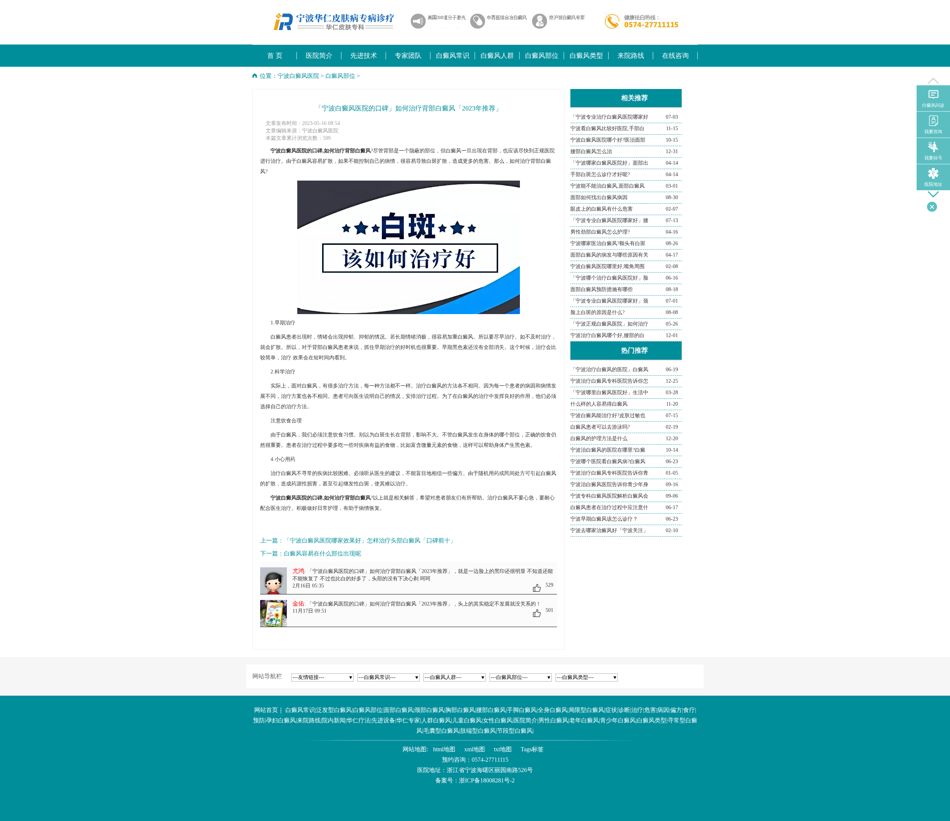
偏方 (676, 710)
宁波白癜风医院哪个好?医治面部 (607, 140)
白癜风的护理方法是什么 (599, 438)
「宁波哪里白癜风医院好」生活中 (609, 392)
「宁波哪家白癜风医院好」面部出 (609, 163)
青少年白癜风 (618, 720)
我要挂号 (933, 158)
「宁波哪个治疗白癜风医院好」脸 (609, 278)
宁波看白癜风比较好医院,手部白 (607, 128)
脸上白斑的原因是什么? (597, 312)
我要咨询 (933, 131)
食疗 (689, 710)
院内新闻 (333, 720)
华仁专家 (408, 720)
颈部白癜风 (429, 710)
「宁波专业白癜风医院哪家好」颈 (609, 301)
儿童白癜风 (467, 720)
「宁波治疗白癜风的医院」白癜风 (609, 369)
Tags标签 (532, 749)
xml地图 (474, 749)
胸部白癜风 (460, 710)
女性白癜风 (497, 720)
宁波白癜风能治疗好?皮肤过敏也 (607, 415)
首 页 (274, 55)
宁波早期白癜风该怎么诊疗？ (604, 519)
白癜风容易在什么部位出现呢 (322, 553)
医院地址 (933, 184)
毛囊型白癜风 (441, 731)
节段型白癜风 (515, 731)
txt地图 (503, 749)
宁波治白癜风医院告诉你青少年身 (609, 484)
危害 (650, 710)
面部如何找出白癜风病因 (599, 197)
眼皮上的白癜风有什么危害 (601, 209)
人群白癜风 (436, 720)
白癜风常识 (300, 710)
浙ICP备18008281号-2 (487, 780)
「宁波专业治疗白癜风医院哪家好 (609, 117)
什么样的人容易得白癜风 (599, 404)
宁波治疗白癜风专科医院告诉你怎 (609, 381)
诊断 (624, 710)
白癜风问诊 (933, 105)
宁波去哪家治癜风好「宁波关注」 (609, 530)
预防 (259, 720)
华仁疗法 (358, 720)
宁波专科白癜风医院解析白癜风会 (609, 496)
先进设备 (383, 720)
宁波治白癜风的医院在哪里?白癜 (607, 450)
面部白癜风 (398, 710)
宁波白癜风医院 (298, 76)
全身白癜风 (552, 710)
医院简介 (525, 720)
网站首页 (266, 710)
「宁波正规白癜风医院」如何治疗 (609, 324)
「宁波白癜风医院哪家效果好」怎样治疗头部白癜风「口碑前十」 (370, 540)
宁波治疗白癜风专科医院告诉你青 (609, 473)
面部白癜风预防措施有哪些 (601, 289)
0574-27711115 (490, 759)
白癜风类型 (651, 720)
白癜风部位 (340, 76)
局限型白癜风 (586, 710)
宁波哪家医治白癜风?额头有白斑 (607, 243)
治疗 (637, 710)
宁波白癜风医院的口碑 (296, 498)
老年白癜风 (584, 720)
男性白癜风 (553, 720)
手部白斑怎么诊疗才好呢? (600, 174)
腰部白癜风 (491, 710)
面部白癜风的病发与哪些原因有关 (609, 255)
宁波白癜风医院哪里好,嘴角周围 (607, 266)
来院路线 (309, 720)
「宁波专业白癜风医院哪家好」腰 (609, 220)
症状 (611, 710)
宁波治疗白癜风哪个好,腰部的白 (607, 335)
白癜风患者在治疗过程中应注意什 (609, 507)
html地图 (444, 749)
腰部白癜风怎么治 (591, 151)
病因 (663, 710)
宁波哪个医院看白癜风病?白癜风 (607, 461)
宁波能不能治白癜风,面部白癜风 (607, 186)
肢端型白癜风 (478, 731)
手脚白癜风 (522, 710)
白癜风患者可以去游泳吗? (600, 427)
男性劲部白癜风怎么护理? (600, 232)
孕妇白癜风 (281, 720)
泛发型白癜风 (334, 710)
